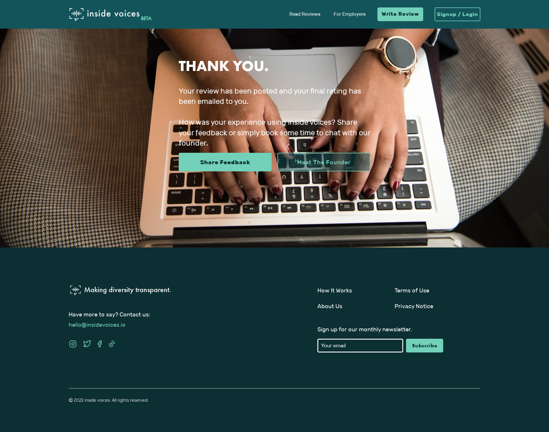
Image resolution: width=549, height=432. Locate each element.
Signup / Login (457, 14)
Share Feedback (225, 162)
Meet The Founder (324, 162)
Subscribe (424, 345)
